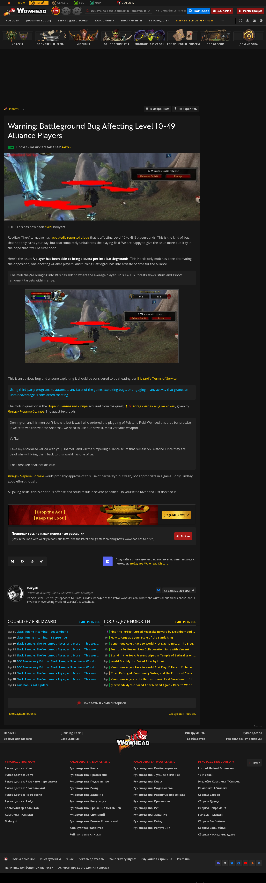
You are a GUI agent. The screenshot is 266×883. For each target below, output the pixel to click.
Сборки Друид (208, 801)
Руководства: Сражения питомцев (95, 808)
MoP (98, 2)
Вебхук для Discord (73, 20)
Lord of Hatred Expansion (216, 768)
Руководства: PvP (146, 808)
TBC (81, 2)
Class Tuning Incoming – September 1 (42, 631)
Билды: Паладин (210, 814)
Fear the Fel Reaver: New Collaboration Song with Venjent (150, 649)
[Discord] (218, 863)
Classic (62, 2)
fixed (48, 227)
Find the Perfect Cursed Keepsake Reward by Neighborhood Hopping (153, 631)
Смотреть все (89, 622)
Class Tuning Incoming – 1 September (42, 637)
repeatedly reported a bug (70, 237)
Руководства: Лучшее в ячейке (156, 775)
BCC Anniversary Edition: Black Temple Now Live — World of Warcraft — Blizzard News (58, 661)
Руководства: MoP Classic (90, 761)
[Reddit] (32, 561)
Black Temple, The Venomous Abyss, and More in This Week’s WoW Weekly (58, 655)
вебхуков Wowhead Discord (149, 563)
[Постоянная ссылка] (42, 561)
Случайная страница (156, 859)
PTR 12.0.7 (77, 10)
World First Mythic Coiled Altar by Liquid (138, 661)
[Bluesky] (13, 561)
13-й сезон (205, 775)
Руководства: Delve (19, 775)
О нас (70, 859)
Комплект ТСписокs (212, 788)
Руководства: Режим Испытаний (94, 821)
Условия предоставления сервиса (83, 867)
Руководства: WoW (20, 761)
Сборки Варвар (209, 795)
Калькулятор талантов (22, 808)
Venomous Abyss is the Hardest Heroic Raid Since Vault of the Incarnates (153, 679)
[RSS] (252, 863)
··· (107, 2)
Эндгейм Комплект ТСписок (219, 781)
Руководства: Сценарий (87, 814)
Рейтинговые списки (85, 834)
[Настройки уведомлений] (247, 21)
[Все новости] (9, 3)
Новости (12, 20)
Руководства (159, 20)
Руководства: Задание (86, 795)
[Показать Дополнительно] (222, 21)
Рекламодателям (91, 859)
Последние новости (127, 621)
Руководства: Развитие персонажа (31, 781)
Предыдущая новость (22, 713)
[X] (225, 863)
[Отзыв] (254, 21)
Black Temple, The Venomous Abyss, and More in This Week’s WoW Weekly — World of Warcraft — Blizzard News (58, 643)
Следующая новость (182, 713)
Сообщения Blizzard (32, 621)
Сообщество (196, 739)
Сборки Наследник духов (216, 834)
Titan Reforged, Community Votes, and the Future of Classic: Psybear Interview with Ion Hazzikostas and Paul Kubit (153, 673)
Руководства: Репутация (88, 801)
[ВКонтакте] (259, 863)
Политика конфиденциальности (29, 867)
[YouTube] (245, 863)
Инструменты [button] (131, 20)
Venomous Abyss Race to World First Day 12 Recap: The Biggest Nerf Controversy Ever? (153, 643)
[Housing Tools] (72, 733)
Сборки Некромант (212, 808)
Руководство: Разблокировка (155, 768)
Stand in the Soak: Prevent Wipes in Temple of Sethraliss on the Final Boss (153, 655)
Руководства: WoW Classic (154, 761)
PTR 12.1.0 (66, 10)
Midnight (11, 821)
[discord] (108, 561)
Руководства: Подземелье (89, 781)
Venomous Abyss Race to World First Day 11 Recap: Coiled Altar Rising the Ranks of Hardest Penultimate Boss (153, 667)
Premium (183, 859)
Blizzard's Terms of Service (157, 378)
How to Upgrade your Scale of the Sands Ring (142, 637)
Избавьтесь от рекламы (194, 20)
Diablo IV (128, 2)
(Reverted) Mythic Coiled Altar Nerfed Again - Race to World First (153, 685)
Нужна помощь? (23, 859)
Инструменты (195, 733)
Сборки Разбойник (211, 821)
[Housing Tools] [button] (38, 20)
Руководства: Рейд (19, 801)
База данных (104, 20)
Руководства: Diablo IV (216, 761)
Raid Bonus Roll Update (32, 685)
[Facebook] (22, 561)
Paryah (66, 147)
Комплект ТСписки (19, 814)
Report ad (258, 726)
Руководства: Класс (19, 768)
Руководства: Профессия (23, 795)
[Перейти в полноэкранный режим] (241, 21)
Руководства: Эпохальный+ (25, 788)
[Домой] (26, 11)
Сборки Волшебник (212, 828)
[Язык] (261, 21)
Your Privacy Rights (123, 859)
